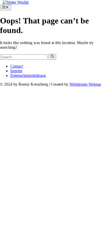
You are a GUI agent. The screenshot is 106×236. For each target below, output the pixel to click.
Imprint (16, 71)
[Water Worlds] (16, 2)
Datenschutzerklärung (28, 75)
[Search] (52, 57)
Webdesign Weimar (85, 84)
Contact (16, 66)
